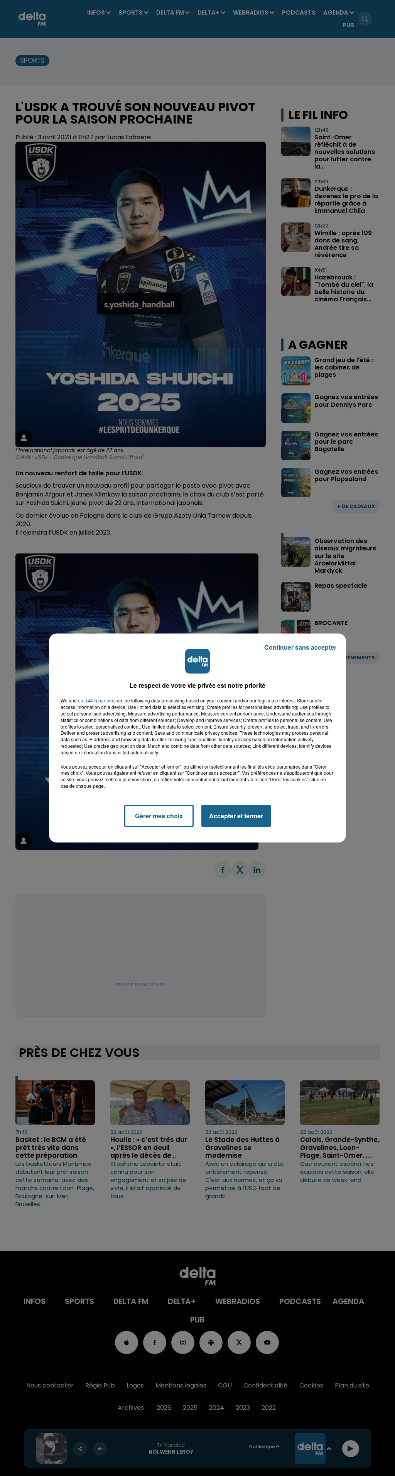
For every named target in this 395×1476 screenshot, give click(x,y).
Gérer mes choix (159, 815)
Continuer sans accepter (300, 647)
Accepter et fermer (236, 815)
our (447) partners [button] (97, 700)
